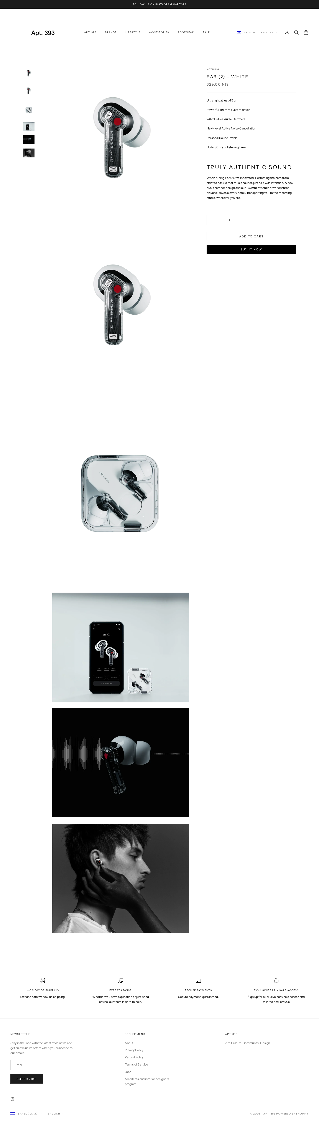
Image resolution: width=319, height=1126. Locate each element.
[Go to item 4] (29, 126)
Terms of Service (136, 1064)
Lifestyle (133, 32)
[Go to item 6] (29, 153)
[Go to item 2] (29, 90)
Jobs (128, 1072)
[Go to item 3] (29, 110)
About (129, 1043)
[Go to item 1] (29, 73)
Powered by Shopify (292, 1113)
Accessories (159, 32)
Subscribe (27, 1079)
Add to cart (251, 236)
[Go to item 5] (29, 140)
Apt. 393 (90, 32)
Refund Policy (134, 1057)
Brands (111, 32)
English (267, 32)
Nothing (213, 69)
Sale (206, 32)
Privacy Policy (134, 1050)
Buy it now (251, 249)
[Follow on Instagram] (12, 1099)
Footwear (186, 32)
